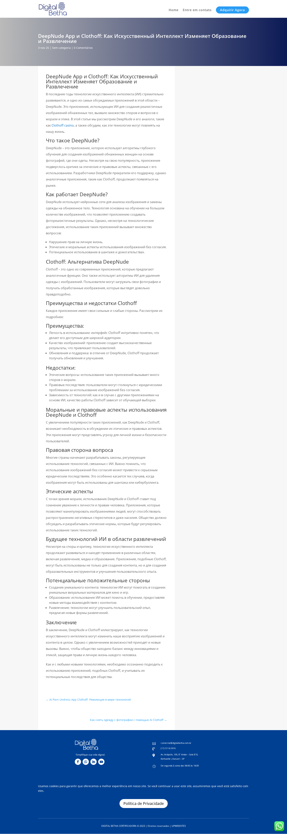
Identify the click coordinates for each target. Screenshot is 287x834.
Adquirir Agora (232, 10)
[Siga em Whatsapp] (86, 762)
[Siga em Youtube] (101, 762)
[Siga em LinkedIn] (93, 762)
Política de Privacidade (143, 803)
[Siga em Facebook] (78, 762)
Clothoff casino (63, 125)
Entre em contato (197, 10)
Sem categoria (61, 48)
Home (173, 10)
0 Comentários (83, 48)
